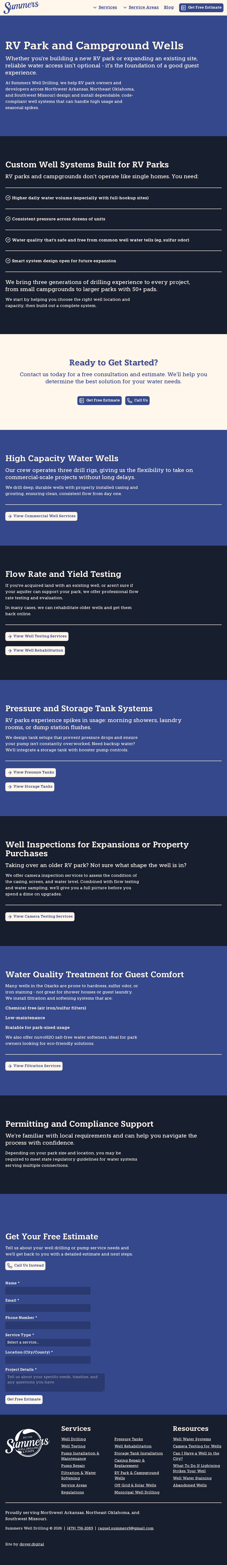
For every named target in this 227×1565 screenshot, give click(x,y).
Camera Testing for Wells (197, 1446)
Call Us (141, 400)
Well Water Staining (192, 1478)
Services (108, 8)
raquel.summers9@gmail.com (126, 1528)
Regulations (72, 1492)
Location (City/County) (29, 1352)
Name (12, 1283)
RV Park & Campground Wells (136, 1475)
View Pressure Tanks (33, 772)
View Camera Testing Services (43, 917)
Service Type (19, 1335)
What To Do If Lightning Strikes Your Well (196, 1468)
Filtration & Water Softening (78, 1475)
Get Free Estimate (205, 8)
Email (12, 1301)
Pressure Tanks (128, 1439)
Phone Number (21, 1318)
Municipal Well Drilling (136, 1492)
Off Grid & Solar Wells (135, 1485)
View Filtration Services (37, 1066)
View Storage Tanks (33, 787)
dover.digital (32, 1544)
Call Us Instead (29, 1265)
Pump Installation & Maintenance (80, 1456)
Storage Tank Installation (138, 1453)
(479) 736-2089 (80, 1528)
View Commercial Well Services (44, 516)
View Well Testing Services (40, 636)
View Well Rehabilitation (38, 650)
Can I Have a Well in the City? (196, 1456)
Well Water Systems (192, 1439)
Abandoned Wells (190, 1485)
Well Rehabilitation (133, 1446)
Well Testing (73, 1446)
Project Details (21, 1370)
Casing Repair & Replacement (129, 1463)
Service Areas (144, 8)
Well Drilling (73, 1439)
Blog (169, 8)
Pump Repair (73, 1466)
